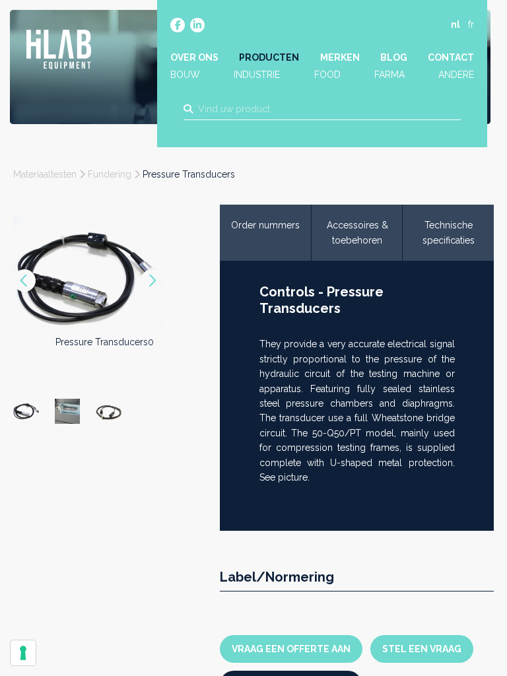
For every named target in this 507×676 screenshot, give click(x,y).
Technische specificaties (448, 232)
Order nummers (265, 225)
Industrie (257, 74)
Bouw (185, 74)
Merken (340, 57)
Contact (451, 57)
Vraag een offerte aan (291, 649)
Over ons (194, 57)
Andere (456, 74)
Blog (393, 57)
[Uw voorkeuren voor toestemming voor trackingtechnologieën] (23, 652)
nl (455, 24)
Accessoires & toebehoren (357, 232)
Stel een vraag (421, 649)
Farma (389, 74)
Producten (269, 57)
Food (327, 74)
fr (471, 24)
